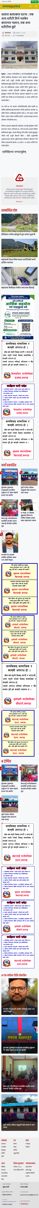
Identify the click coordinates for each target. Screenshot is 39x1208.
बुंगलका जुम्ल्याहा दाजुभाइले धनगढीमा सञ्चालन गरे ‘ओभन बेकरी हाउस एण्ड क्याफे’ (9, 491)
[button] (30, 6)
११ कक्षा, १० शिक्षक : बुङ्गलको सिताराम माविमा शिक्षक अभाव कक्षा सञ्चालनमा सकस (28, 516)
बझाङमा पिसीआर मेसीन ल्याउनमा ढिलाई (17, 288)
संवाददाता (8, 33)
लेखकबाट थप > (19, 202)
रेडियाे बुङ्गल (34, 1)
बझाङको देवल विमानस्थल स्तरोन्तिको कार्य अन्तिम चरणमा (18, 261)
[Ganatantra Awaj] (11, 6)
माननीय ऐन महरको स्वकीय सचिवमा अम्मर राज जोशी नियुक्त (8, 557)
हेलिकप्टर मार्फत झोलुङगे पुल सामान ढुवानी (18, 234)
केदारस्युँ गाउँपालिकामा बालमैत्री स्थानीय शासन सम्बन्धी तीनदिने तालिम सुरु (9, 522)
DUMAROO (24, 1203)
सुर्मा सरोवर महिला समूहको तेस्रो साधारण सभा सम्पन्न (28, 490)
